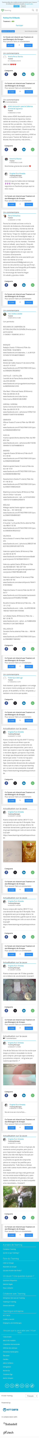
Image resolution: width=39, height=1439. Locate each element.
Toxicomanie (7, 1337)
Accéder (10, 45)
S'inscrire (28, 45)
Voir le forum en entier (31, 31)
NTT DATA (6, 1315)
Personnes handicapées (10, 1352)
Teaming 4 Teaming (9, 1302)
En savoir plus (29, 4)
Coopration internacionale (11, 1344)
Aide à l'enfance (8, 1363)
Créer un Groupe (8, 1263)
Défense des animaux (10, 1348)
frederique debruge (15, 678)
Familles (5, 1359)
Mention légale (8, 1284)
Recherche (6, 1370)
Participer (19, 25)
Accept (16, 6)
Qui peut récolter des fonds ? (12, 1270)
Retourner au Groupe (8, 31)
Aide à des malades (9, 1340)
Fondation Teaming (9, 1249)
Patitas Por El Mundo (11, 18)
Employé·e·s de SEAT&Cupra (12, 1323)
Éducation (6, 1355)
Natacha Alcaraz (16, 159)
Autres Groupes (8, 1378)
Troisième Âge (7, 1374)
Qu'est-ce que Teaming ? (11, 1253)
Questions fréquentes (10, 1280)
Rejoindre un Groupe (9, 1267)
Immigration (7, 1367)
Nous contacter (8, 1288)
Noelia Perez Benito (15, 57)
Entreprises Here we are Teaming (14, 1298)
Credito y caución (8, 1319)
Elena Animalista (14, 216)
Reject (23, 6)
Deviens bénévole (8, 1305)
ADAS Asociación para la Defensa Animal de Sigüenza (20, 107)
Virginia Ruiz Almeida (17, 173)
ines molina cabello (15, 314)
